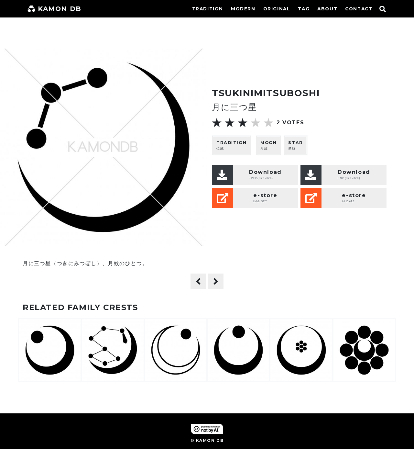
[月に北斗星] (215, 281)
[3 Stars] (242, 123)
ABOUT (327, 8)
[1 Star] (217, 123)
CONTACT (358, 8)
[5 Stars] (268, 123)
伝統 (231, 145)
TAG (304, 8)
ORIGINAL (276, 8)
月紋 (268, 145)
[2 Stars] (229, 123)
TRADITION (207, 8)
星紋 (295, 145)
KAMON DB (60, 9)
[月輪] (198, 281)
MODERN (243, 8)
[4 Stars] (255, 123)
